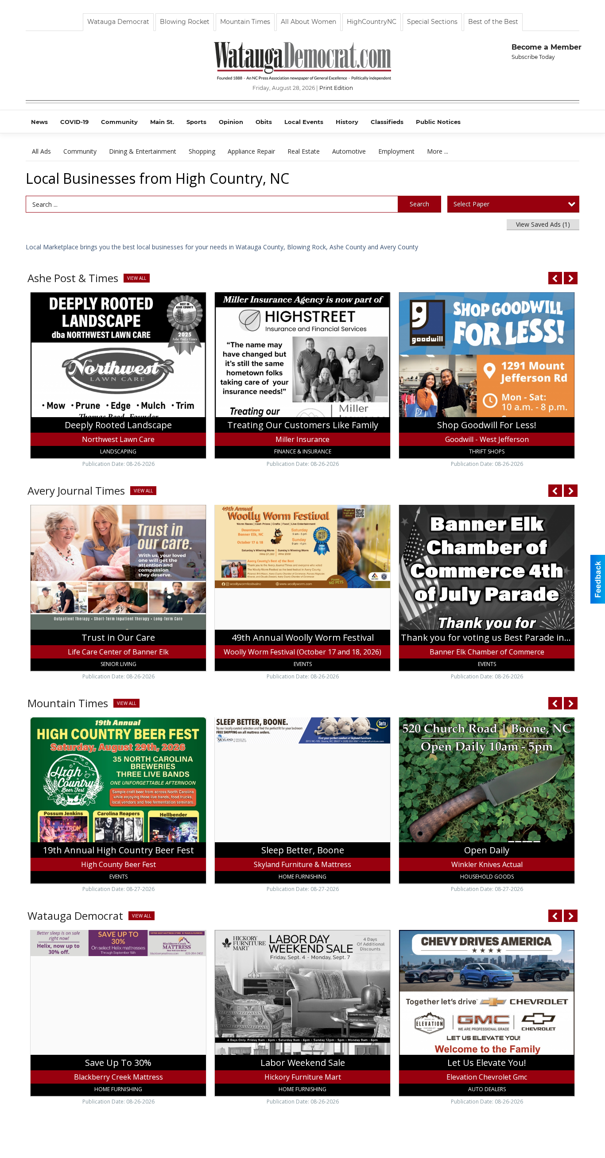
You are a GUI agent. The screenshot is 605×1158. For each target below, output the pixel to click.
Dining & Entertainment (142, 151)
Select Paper (471, 204)
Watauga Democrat (118, 22)
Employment (396, 151)
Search (419, 204)
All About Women (308, 22)
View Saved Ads (543, 224)
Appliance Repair (251, 151)
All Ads (41, 151)
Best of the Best (493, 22)
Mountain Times (245, 22)
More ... (437, 151)
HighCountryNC (371, 22)
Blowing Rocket (184, 22)
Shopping (202, 151)
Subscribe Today (533, 57)
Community (80, 151)
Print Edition (336, 88)
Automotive (349, 151)
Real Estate (303, 151)
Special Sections (432, 22)
